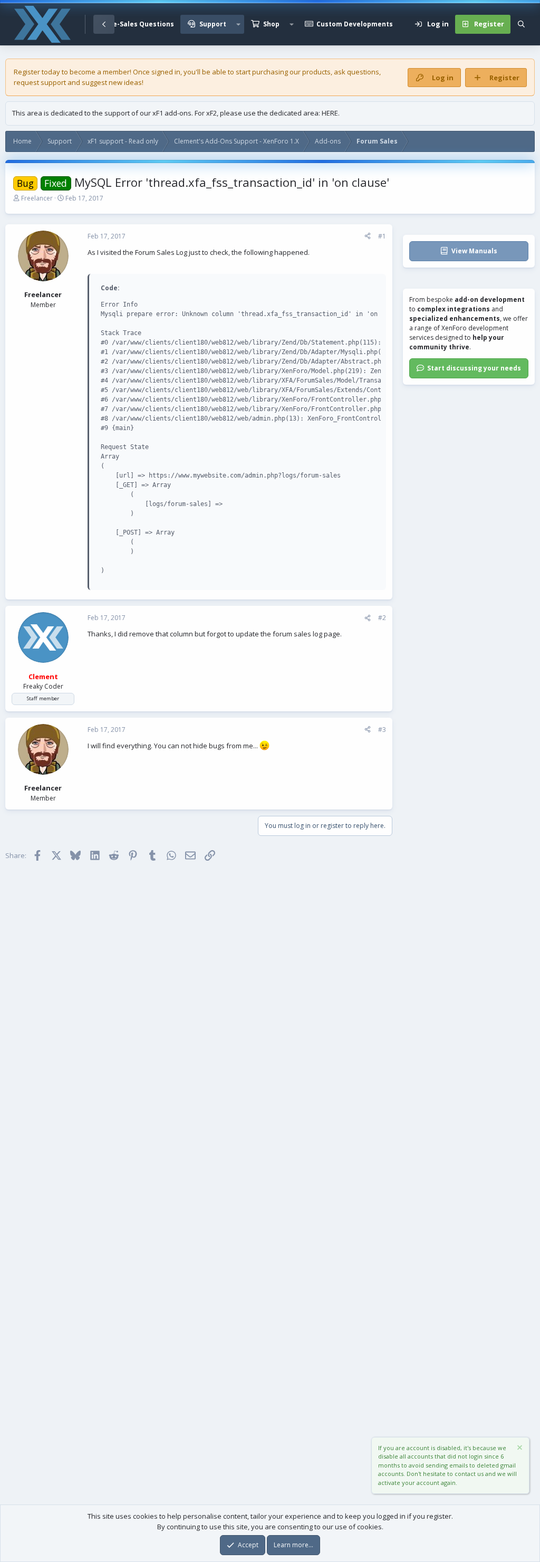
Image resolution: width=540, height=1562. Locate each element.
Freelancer (37, 198)
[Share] (367, 236)
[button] (238, 24)
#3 (382, 729)
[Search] (521, 24)
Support (212, 24)
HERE (330, 113)
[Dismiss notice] (519, 1449)
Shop (271, 24)
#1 (382, 236)
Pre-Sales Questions (139, 24)
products (316, 72)
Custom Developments (354, 24)
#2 (382, 617)
